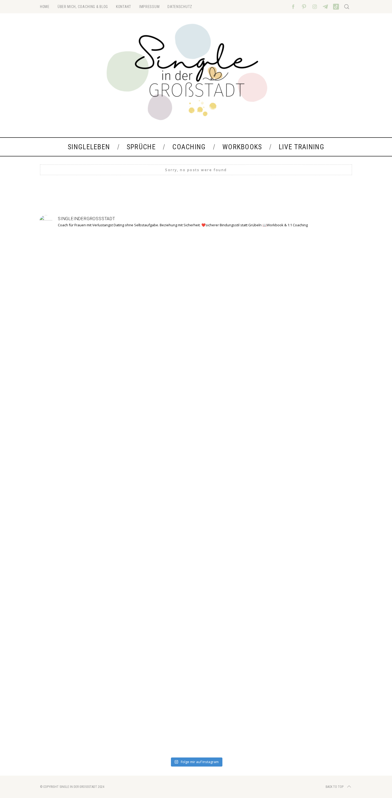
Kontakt (123, 7)
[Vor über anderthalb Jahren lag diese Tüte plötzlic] (196, 407)
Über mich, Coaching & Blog (83, 7)
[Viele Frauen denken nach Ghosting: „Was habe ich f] (133, 487)
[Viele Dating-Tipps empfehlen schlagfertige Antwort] (259, 494)
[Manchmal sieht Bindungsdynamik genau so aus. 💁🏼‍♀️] (70, 465)
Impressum (149, 7)
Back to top (334, 787)
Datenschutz (179, 7)
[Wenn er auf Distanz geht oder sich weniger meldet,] (322, 481)
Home (45, 7)
